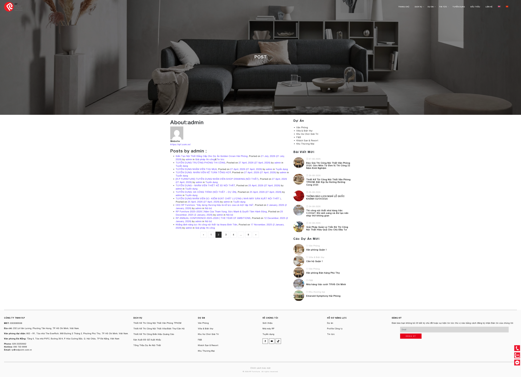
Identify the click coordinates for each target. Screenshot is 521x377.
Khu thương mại (317, 292)
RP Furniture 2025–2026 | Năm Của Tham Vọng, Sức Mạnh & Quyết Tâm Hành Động (221, 211)
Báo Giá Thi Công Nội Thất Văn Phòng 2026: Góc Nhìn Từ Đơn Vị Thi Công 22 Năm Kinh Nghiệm (328, 165)
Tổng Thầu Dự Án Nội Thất (147, 345)
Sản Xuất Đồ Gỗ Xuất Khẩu (147, 340)
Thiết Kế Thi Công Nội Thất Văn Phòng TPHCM (157, 323)
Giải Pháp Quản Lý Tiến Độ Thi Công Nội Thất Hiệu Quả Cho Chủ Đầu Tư (327, 228)
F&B (298, 137)
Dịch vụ (418, 7)
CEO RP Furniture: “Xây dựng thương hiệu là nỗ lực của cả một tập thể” (215, 205)
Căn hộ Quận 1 (314, 261)
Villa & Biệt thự (304, 130)
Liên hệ (489, 7)
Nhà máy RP (268, 329)
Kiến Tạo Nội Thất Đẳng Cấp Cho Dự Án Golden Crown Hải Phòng (212, 156)
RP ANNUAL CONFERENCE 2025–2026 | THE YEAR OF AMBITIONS (213, 218)
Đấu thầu (475, 7)
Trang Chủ (403, 7)
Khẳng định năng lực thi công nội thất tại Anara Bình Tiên (206, 224)
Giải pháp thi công (205, 159)
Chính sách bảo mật (260, 368)
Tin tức (443, 7)
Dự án (431, 7)
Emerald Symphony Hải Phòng (323, 296)
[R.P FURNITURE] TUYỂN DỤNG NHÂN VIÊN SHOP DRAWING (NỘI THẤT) (217, 179)
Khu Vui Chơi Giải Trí (307, 134)
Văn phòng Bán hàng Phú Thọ (323, 272)
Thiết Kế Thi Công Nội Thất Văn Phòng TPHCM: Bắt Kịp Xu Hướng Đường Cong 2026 (328, 182)
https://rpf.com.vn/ (180, 144)
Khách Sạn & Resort (307, 140)
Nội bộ (208, 208)
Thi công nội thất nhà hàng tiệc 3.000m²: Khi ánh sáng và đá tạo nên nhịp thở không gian (327, 213)
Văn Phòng (302, 127)
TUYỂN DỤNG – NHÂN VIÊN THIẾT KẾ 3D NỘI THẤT (205, 185)
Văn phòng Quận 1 (316, 249)
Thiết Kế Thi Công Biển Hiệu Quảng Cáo (153, 334)
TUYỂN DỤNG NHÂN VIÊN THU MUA (196, 169)
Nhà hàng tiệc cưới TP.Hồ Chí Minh (326, 284)
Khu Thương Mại (305, 144)
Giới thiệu (268, 323)
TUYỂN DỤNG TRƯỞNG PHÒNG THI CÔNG (200, 162)
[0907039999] (517, 348)
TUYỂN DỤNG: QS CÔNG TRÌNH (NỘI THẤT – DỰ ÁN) (206, 192)
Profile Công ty (335, 329)
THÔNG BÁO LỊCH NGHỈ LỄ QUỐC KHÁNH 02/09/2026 (325, 197)
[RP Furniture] (13, 6)
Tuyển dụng (458, 7)
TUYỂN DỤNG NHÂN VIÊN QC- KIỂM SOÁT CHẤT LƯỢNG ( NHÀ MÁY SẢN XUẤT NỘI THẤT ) (228, 198)
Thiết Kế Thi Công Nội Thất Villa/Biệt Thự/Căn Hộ (159, 329)
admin (188, 159)
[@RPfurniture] (517, 362)
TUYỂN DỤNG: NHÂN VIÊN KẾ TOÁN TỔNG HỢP (203, 172)
